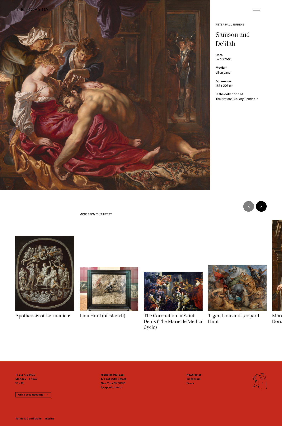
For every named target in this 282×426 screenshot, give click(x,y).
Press (190, 383)
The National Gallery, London (236, 99)
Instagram (193, 379)
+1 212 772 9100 (25, 374)
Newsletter (193, 374)
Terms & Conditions (28, 418)
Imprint (49, 418)
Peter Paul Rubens (230, 24)
